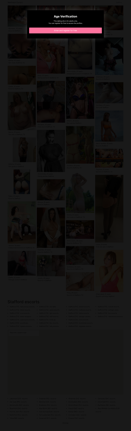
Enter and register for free (65, 30)
